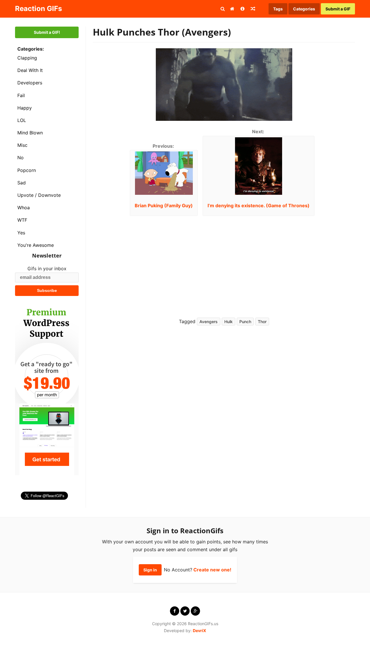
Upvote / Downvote (39, 195)
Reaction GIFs (38, 8)
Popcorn (26, 170)
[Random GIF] (253, 8)
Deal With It (30, 70)
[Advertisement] (286, 262)
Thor (262, 321)
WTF (22, 220)
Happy (24, 108)
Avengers (208, 321)
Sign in (150, 569)
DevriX (199, 630)
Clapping (27, 58)
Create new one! (212, 570)
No (20, 157)
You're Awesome (35, 245)
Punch (245, 321)
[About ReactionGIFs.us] (242, 8)
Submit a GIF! (47, 32)
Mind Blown (30, 133)
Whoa (23, 207)
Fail (21, 95)
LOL (21, 120)
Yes (21, 233)
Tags (278, 8)
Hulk (228, 321)
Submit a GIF (337, 8)
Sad (21, 183)
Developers (29, 83)
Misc (22, 145)
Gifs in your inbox (46, 268)
